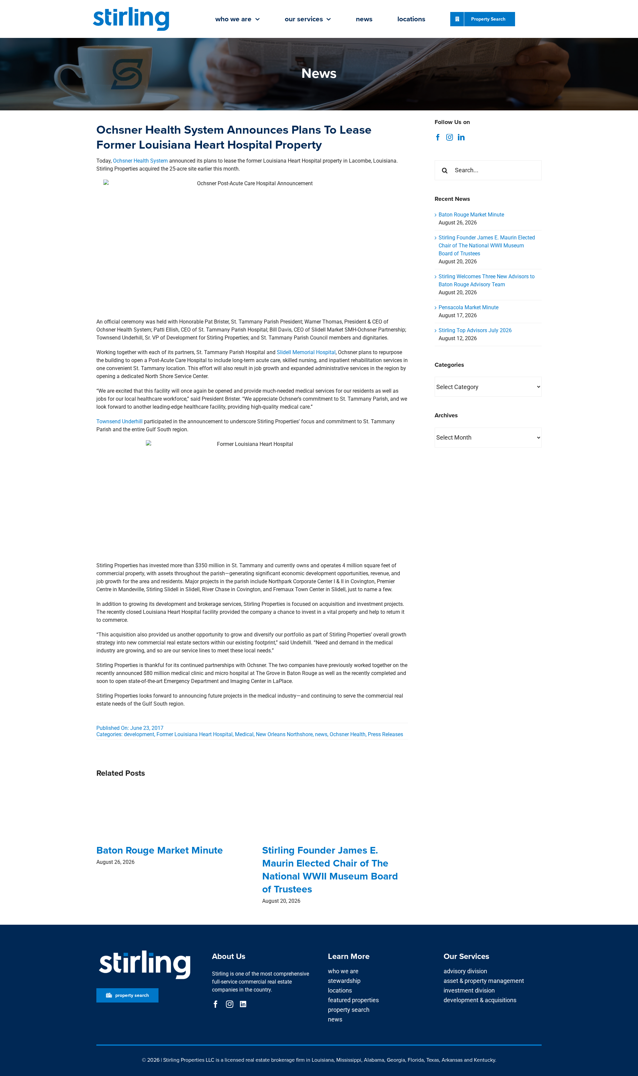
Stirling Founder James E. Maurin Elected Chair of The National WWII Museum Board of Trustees (330, 869)
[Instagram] (449, 137)
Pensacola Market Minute (468, 307)
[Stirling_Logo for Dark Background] (144, 950)
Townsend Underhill (119, 421)
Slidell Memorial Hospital (306, 352)
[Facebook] (438, 137)
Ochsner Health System (140, 161)
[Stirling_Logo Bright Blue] (131, 7)
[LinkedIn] (461, 137)
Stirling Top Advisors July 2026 (475, 330)
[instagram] (229, 1004)
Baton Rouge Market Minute (159, 850)
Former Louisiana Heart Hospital (195, 734)
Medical (244, 734)
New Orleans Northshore (284, 734)
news (321, 734)
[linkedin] (243, 1004)
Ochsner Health (348, 734)
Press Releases (385, 734)
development (139, 734)
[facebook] (215, 1004)
